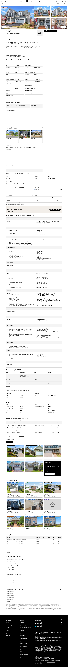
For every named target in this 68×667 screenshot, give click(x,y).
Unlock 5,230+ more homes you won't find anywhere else (52, 467)
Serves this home (41, 425)
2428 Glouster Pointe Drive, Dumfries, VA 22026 (15, 541)
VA (10, 147)
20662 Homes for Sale (10, 597)
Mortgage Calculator (24, 636)
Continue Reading (9, 49)
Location (13, 3)
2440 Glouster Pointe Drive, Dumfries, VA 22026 (15, 547)
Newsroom (8, 635)
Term (7, 193)
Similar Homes (45, 3)
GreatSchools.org (21, 436)
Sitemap (21, 657)
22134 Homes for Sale (10, 593)
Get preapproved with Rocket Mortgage (50, 32)
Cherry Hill (25, 147)
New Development (23, 646)
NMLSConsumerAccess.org (51, 662)
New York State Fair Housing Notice (40, 656)
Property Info (19, 3)
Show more (8, 571)
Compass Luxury (23, 633)
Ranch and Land (23, 652)
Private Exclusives (23, 624)
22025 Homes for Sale (10, 595)
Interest (35, 193)
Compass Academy (23, 638)
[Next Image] (16, 134)
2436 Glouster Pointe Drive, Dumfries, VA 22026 (15, 543)
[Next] (66, 17)
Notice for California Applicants (43, 632)
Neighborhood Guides (24, 644)
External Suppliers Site (24, 654)
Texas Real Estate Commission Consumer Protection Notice (44, 654)
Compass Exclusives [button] (41, 1)
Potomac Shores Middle (16, 432)
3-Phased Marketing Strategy (25, 627)
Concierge (22, 622)
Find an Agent (22, 635)
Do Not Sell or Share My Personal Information (42, 629)
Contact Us (8, 632)
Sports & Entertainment (24, 649)
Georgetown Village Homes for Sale (12, 565)
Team (7, 624)
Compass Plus (22, 640)
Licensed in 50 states (38, 663)
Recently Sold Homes (24, 656)
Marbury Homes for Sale (10, 584)
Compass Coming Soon (24, 625)
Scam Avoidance (40, 631)
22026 (21, 34)
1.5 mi (58, 430)
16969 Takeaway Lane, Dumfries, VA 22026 (14, 549)
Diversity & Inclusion (23, 643)
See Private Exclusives (50, 473)
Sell (36, 1)
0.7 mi (58, 425)
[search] (27, 1)
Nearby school (40, 432)
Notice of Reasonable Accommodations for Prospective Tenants (44, 658)
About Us (7, 622)
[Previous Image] (7, 134)
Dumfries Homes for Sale (10, 580)
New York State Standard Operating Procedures (42, 657)
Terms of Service (54, 629)
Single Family (17, 67)
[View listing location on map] (40, 33)
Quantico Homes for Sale (11, 582)
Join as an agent (9, 628)
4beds (7, 33)
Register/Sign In (64, 1)
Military (21, 651)
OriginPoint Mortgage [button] (18, 183)
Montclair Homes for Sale (11, 569)
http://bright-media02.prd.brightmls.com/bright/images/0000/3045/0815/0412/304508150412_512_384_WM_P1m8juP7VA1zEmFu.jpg (21, 304)
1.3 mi (58, 432)
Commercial (22, 648)
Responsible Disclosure (47, 631)
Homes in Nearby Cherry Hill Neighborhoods (16, 559)
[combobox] (17, 1)
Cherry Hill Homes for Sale (11, 561)
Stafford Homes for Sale (10, 578)
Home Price (8, 199)
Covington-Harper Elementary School (18, 425)
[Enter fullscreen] (41, 150)
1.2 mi (58, 427)
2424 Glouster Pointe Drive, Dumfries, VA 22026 (15, 545)
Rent (33, 1)
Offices (7, 633)
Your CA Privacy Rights (40, 633)
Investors (7, 627)
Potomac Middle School (16, 427)
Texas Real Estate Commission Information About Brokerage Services (45, 653)
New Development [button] (50, 1)
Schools (39, 3)
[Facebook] (61, 622)
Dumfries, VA (17, 34)
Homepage (8, 147)
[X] (61, 624)
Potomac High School (16, 430)
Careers (7, 630)
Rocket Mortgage (26, 183)
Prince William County (18, 70)
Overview (8, 3)
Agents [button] (57, 1)
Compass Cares (23, 641)
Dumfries (21, 147)
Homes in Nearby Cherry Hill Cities (14, 574)
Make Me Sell (22, 632)
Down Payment (37, 199)
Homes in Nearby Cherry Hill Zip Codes (15, 589)
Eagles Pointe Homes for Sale (11, 563)
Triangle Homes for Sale (10, 576)
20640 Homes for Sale (10, 591)
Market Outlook (23, 628)
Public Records (33, 3)
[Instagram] (61, 620)
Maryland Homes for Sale (11, 567)
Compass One (22, 630)
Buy (31, 1)
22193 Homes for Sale (10, 599)
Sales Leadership (9, 625)
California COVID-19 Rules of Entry (55, 632)
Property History (26, 3)
